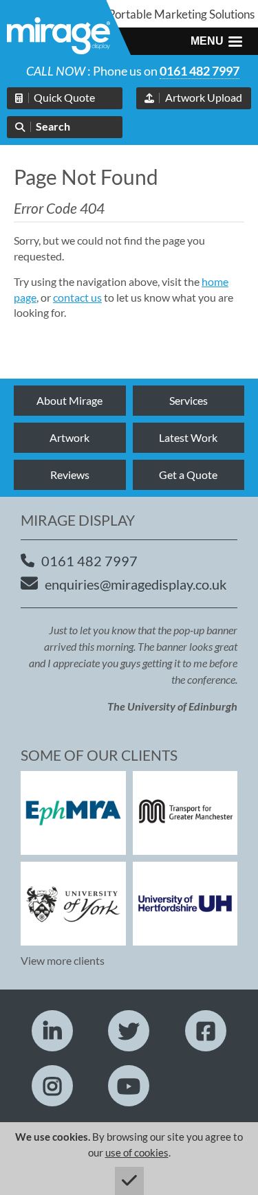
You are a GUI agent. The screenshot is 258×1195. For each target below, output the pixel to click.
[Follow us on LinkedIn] (52, 1030)
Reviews (69, 474)
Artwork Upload (203, 97)
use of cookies (137, 1152)
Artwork (69, 437)
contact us (77, 297)
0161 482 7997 (199, 70)
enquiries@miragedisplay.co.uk (135, 584)
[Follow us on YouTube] (128, 1085)
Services (188, 400)
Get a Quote (188, 474)
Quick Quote (64, 97)
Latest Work (188, 437)
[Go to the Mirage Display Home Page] (58, 37)
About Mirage (69, 400)
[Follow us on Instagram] (52, 1085)
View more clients (63, 960)
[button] (216, 41)
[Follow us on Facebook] (205, 1030)
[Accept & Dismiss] (129, 1181)
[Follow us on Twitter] (128, 1030)
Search (53, 126)
